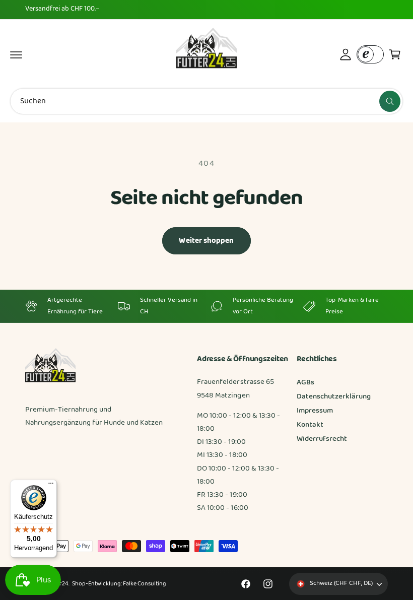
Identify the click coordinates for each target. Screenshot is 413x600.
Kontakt (310, 425)
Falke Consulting (144, 583)
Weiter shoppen (206, 241)
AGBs (305, 382)
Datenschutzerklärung (334, 397)
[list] (206, 306)
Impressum (315, 411)
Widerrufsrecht (322, 439)
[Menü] (51, 486)
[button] (16, 54)
